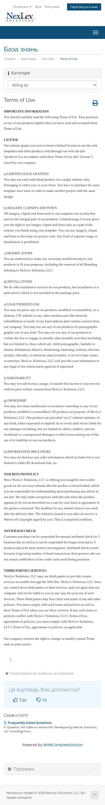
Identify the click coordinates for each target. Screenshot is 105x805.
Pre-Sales (48, 59)
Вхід (38, 6)
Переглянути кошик (84, 7)
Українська (21, 6)
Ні (44, 700)
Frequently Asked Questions (29, 722)
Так (22, 700)
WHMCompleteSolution (63, 744)
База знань (28, 59)
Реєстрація (52, 6)
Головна (9, 59)
